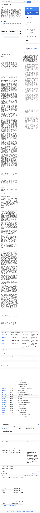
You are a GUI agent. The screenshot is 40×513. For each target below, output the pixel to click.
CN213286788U (4, 402)
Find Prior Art (36, 12)
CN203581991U (4, 396)
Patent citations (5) (30, 44)
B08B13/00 (4, 23)
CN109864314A (4, 392)
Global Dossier (36, 48)
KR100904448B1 (4, 334)
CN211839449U (4, 408)
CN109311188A (4, 343)
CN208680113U (4, 414)
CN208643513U (4, 346)
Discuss (27, 49)
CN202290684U (4, 390)
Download (32, 473)
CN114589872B (4, 386)
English (32, 16)
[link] (11, 24)
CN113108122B (4, 388)
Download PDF (29, 12)
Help (32, 511)
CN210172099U (4, 384)
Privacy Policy (28, 511)
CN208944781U (4, 406)
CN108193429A (4, 410)
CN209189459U (4, 404)
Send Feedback (13, 511)
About (8, 511)
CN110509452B (4, 400)
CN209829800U (4, 394)
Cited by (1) (35, 44)
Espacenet (31, 48)
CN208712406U (4, 412)
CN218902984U (4, 380)
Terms (24, 511)
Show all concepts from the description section (9, 505)
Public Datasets (19, 511)
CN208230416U (4, 416)
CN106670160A (4, 337)
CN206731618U (4, 340)
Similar (28, 13)
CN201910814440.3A (5, 428)
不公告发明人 (31, 17)
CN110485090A (4, 382)
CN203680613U (4, 398)
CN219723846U (4, 418)
